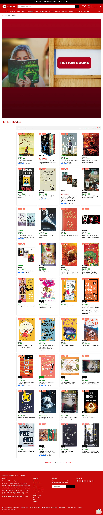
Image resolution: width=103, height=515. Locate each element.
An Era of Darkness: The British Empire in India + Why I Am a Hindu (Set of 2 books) (47, 452)
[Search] (77, 6)
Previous (48, 462)
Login (99, 11)
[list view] (99, 128)
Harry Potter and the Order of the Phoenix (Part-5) (90, 161)
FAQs (34, 485)
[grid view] (97, 128)
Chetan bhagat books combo (25, 271)
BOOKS (24, 11)
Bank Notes (64, 11)
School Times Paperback (67, 345)
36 (86, 128)
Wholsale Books (44, 11)
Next (70, 462)
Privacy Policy (36, 493)
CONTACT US (79, 11)
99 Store (51, 11)
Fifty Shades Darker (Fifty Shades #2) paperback (46, 418)
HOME (6, 11)
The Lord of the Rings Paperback (69, 235)
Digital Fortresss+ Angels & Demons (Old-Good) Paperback (26, 236)
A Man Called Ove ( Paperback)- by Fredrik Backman (69, 161)
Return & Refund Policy (38, 489)
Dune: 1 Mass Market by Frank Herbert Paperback (26, 383)
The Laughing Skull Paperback (90, 345)
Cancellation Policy (37, 487)
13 (66, 462)
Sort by (19, 128)
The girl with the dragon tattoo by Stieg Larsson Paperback (90, 383)
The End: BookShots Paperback (26, 451)
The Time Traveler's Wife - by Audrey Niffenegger (90, 196)
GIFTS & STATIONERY (33, 11)
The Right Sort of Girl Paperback (26, 306)
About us (35, 481)
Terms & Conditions (38, 491)
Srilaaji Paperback (44, 271)
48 (88, 128)
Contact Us (35, 501)
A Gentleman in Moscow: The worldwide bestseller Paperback (90, 451)
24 (83, 128)
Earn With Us (36, 497)
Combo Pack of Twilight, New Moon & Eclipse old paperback (90, 236)
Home (3, 16)
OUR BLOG (71, 11)
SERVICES (86, 11)
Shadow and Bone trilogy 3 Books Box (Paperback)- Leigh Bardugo (47, 162)
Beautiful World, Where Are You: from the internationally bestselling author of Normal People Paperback (47, 348)
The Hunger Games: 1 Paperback (26, 417)
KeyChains (57, 11)
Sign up (71, 486)
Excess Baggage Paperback (68, 306)
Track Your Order (37, 483)
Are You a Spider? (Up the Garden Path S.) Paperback (68, 383)
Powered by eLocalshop (7, 510)
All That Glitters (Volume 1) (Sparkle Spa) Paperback (46, 306)
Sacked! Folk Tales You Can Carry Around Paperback (25, 346)
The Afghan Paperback (88, 417)
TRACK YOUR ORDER (15, 11)
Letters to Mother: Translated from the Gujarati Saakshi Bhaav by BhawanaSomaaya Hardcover (69, 272)
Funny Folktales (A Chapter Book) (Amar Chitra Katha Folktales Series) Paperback (89, 272)
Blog (34, 499)
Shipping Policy (37, 495)
